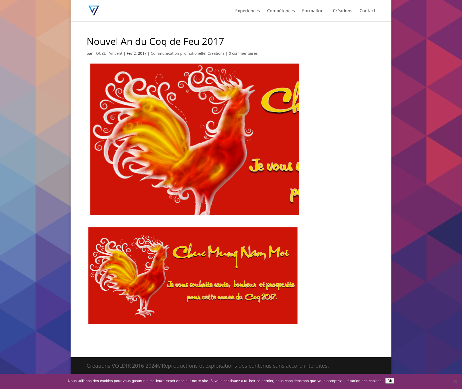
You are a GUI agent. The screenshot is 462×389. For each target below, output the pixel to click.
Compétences (281, 11)
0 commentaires (243, 53)
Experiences (247, 11)
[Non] (455, 381)
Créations (342, 11)
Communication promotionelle (178, 53)
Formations (314, 11)
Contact (367, 11)
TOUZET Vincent (108, 53)
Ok (389, 381)
